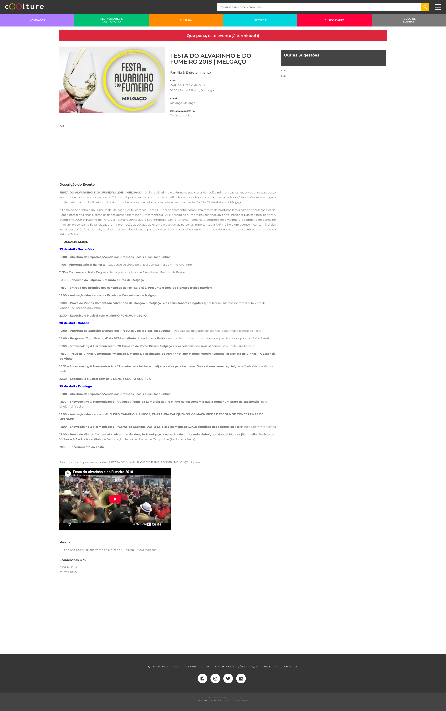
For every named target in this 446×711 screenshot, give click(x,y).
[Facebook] (202, 678)
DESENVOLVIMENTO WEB (214, 700)
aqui (201, 462)
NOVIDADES (37, 20)
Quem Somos (158, 666)
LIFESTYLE (260, 20)
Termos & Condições (229, 666)
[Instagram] (215, 678)
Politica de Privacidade (191, 666)
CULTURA (186, 20)
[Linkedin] (241, 678)
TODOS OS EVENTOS (409, 20)
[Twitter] (228, 678)
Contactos (289, 666)
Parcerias (269, 666)
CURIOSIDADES (334, 20)
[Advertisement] (167, 151)
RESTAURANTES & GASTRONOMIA (111, 20)
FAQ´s (253, 666)
